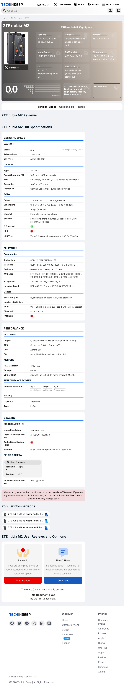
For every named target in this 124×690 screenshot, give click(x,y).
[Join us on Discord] (49, 623)
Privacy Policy (16, 676)
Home (65, 620)
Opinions (66, 106)
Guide (81, 4)
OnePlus (102, 647)
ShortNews (112, 4)
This (72, 495)
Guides (66, 629)
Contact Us (30, 676)
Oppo (101, 652)
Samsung (103, 667)
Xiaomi (101, 671)
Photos (81, 106)
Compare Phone (70, 624)
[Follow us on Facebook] (12, 623)
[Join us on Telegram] (27, 623)
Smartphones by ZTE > (73, 149)
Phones (94, 4)
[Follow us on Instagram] (34, 623)
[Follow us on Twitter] (19, 623)
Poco (101, 662)
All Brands (103, 628)
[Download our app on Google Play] (42, 623)
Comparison (64, 4)
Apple (101, 638)
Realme (102, 657)
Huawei (102, 642)
